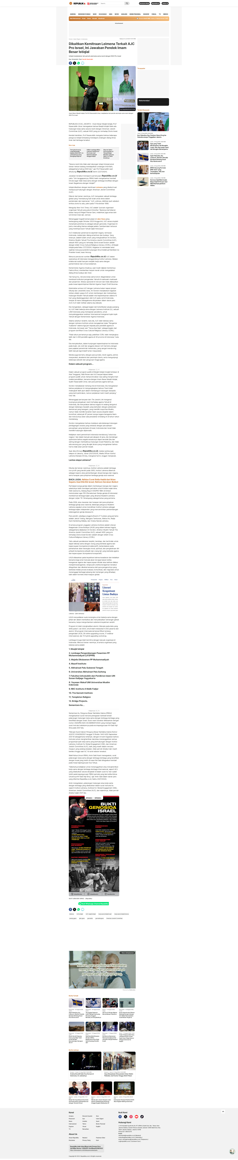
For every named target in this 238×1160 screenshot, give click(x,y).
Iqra (83, 1118)
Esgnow (71, 1126)
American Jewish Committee (114, 918)
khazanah (103, 14)
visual (154, 14)
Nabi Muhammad (75, 18)
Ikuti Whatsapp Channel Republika (95, 904)
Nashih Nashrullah (87, 59)
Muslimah (101, 18)
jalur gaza (82, 918)
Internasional (72, 1124)
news (117, 14)
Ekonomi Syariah (84, 14)
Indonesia (84, 39)
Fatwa (89, 18)
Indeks (165, 14)
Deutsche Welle (144, 3)
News (70, 1121)
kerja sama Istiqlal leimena (121, 914)
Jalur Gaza (101, 219)
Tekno (84, 1124)
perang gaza (72, 918)
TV (160, 14)
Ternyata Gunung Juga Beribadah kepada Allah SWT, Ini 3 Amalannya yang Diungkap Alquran (76, 153)
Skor (97, 1116)
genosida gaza (99, 918)
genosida (90, 918)
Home (70, 39)
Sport (97, 1121)
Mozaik (94, 18)
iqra (110, 14)
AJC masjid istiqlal (91, 914)
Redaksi (84, 1137)
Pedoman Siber (100, 1137)
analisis (124, 14)
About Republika (74, 1137)
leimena (71, 914)
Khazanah (72, 1118)
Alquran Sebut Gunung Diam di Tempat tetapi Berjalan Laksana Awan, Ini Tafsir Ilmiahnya (108, 154)
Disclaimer (72, 1140)
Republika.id (155, 3)
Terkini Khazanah (143, 110)
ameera (73, 14)
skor (94, 14)
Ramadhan (85, 1129)
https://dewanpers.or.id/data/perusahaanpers (84, 1150)
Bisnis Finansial (135, 14)
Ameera (71, 1116)
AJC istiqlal (80, 914)
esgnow (146, 14)
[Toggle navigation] (71, 3)
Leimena (99, 187)
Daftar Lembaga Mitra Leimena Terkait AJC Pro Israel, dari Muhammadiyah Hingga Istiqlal (93, 153)
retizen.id (165, 3)
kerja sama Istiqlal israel (105, 914)
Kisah (84, 18)
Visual (84, 1126)
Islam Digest (77, 39)
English (98, 1126)
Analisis (84, 1121)
